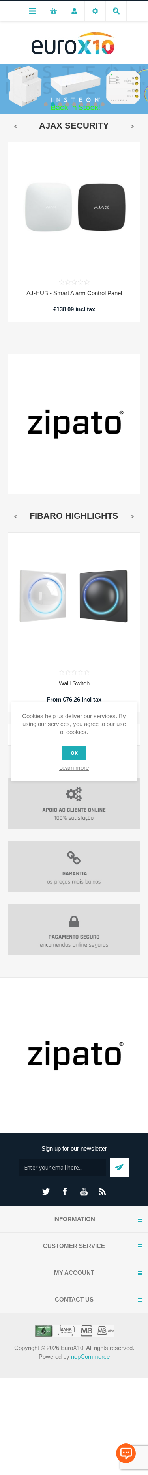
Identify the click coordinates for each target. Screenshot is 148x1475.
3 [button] (60, 104)
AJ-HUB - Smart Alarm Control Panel (74, 293)
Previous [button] (6, 88)
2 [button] (53, 104)
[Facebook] (64, 1191)
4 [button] (67, 104)
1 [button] (46, 104)
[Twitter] (45, 1191)
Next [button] (142, 88)
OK (74, 753)
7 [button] (88, 104)
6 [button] (81, 104)
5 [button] (74, 104)
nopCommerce (90, 1356)
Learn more (74, 767)
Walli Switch (74, 683)
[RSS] (102, 1191)
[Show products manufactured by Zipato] (74, 424)
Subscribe (119, 1167)
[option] (74, 88)
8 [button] (95, 104)
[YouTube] (83, 1191)
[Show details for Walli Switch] (74, 598)
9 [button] (103, 104)
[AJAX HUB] (74, 208)
